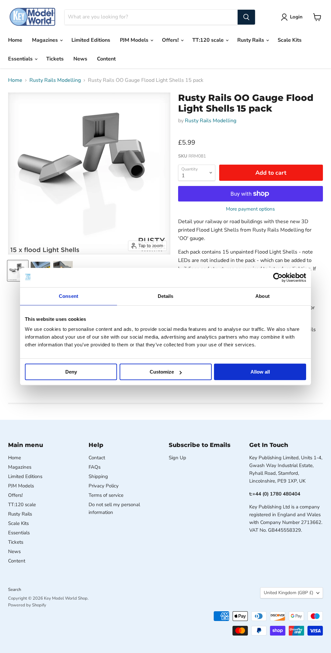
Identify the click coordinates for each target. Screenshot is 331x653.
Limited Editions (90, 40)
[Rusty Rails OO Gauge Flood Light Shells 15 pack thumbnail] (17, 270)
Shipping (98, 476)
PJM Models (135, 40)
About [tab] (262, 296)
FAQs (95, 467)
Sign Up (177, 457)
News (80, 58)
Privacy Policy (104, 486)
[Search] (246, 17)
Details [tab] (166, 296)
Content (106, 58)
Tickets (55, 58)
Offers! (171, 40)
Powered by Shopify (27, 605)
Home (15, 40)
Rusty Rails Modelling (55, 80)
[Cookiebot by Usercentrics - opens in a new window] (278, 277)
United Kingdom (288, 593)
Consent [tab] (68, 296)
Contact (97, 457)
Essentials (21, 58)
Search (14, 590)
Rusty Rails (251, 40)
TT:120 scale (208, 40)
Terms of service (106, 495)
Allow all (260, 372)
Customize (162, 372)
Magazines (45, 40)
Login (296, 17)
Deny (71, 372)
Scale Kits (290, 40)
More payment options (250, 209)
